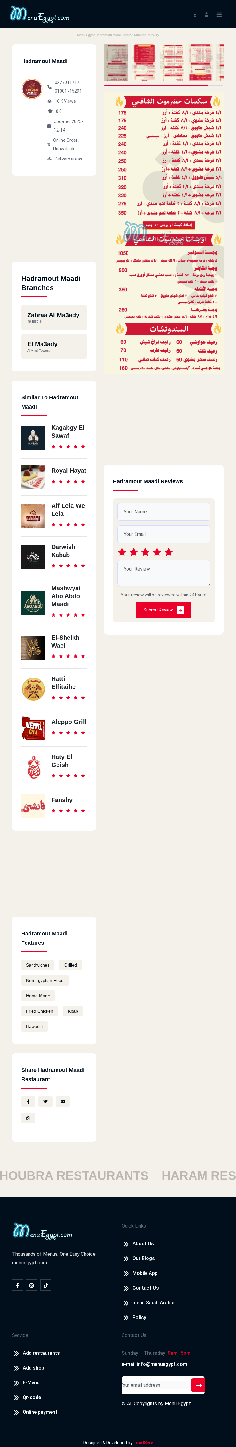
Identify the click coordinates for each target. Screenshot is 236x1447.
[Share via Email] (63, 1101)
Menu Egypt (178, 1403)
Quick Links (134, 1226)
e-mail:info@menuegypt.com (154, 1364)
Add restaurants (41, 1353)
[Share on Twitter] (45, 1101)
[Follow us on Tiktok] (45, 1285)
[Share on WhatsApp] (28, 1118)
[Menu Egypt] (39, 14)
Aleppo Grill (69, 721)
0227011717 (67, 82)
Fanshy (62, 800)
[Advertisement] (54, 223)
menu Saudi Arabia (153, 1303)
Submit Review (159, 609)
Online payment (40, 1412)
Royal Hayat (68, 470)
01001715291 (68, 91)
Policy (139, 1317)
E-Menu (31, 1383)
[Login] (206, 14)
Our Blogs (143, 1258)
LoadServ (143, 1442)
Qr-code (32, 1397)
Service (20, 1335)
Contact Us (145, 1288)
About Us (143, 1244)
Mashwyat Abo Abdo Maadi (66, 596)
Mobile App (145, 1273)
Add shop (33, 1368)
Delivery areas (68, 158)
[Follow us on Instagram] (31, 1285)
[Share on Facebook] (28, 1101)
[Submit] (199, 1385)
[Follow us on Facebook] (17, 1285)
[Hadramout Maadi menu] (116, 62)
